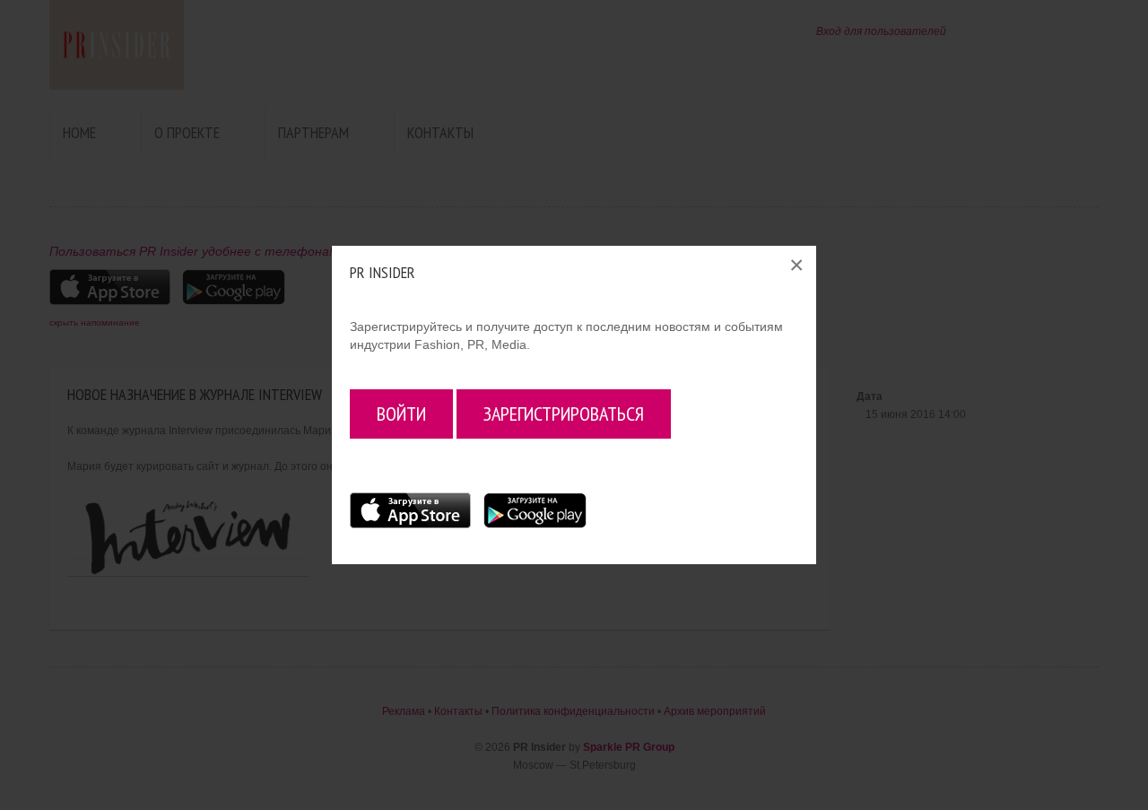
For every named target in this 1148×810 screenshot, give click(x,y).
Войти (401, 413)
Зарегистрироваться (563, 413)
